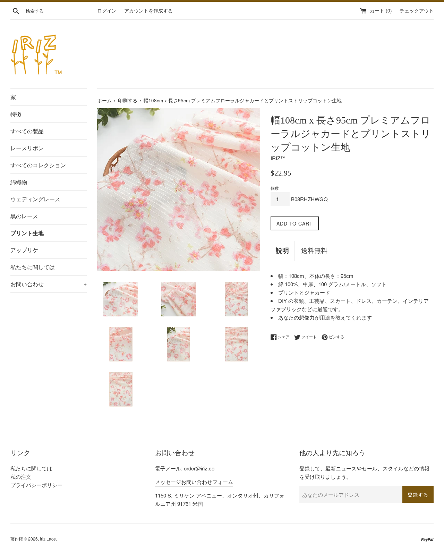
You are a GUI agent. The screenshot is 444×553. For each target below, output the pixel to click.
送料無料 (314, 250)
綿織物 (18, 182)
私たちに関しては (32, 267)
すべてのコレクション (38, 165)
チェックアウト (417, 10)
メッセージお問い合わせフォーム (194, 481)
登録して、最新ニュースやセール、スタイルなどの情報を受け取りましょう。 (364, 472)
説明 (282, 250)
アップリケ (24, 250)
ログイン (107, 10)
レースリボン (27, 148)
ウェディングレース (35, 199)
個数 (275, 188)
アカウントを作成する (148, 10)
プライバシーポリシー (36, 484)
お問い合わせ (48, 284)
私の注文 (20, 476)
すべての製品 (27, 131)
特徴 (16, 114)
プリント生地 (27, 233)
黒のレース (24, 216)
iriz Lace (48, 539)
